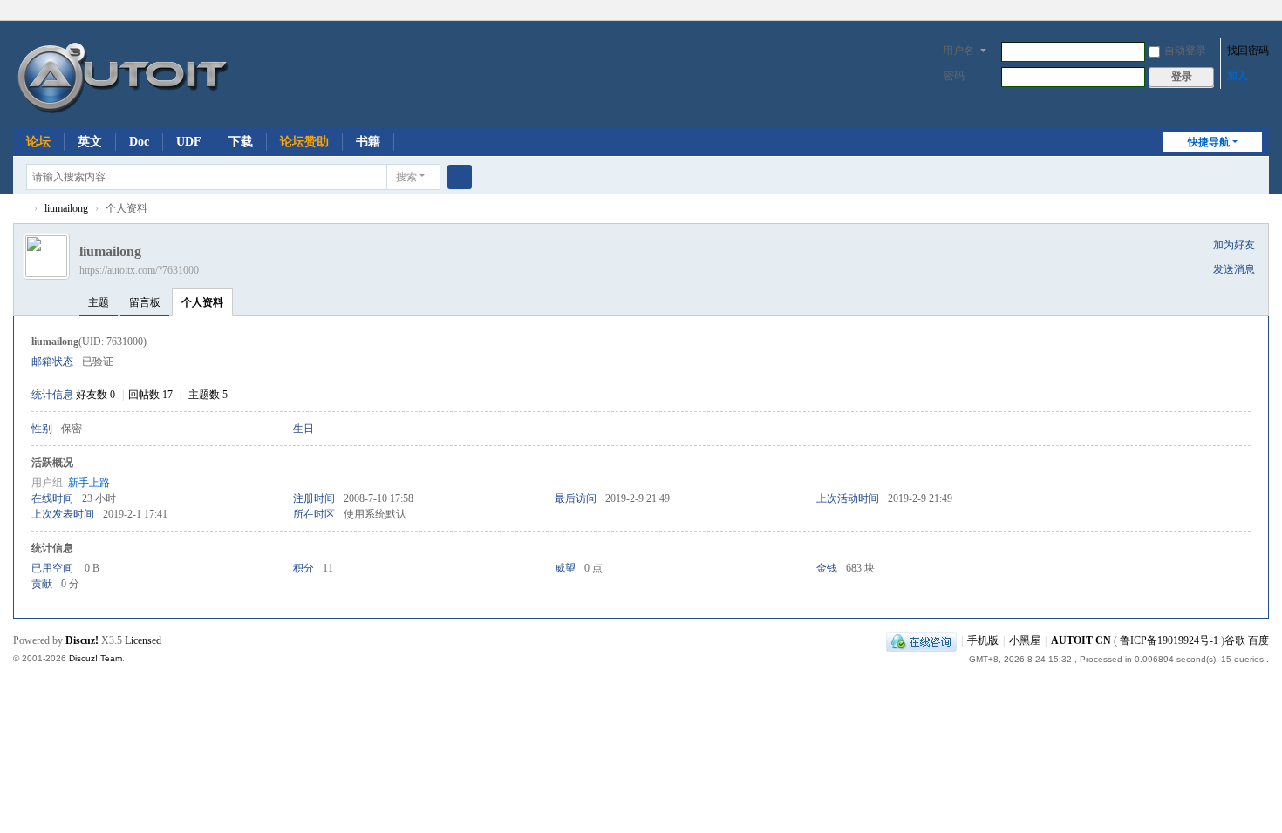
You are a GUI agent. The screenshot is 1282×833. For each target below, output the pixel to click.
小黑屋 (1024, 640)
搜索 (406, 177)
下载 (240, 141)
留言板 (144, 302)
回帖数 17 (150, 395)
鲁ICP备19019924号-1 (1169, 640)
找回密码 (1248, 50)
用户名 (958, 50)
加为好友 (1234, 245)
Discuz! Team (95, 658)
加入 (1237, 76)
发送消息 (1234, 269)
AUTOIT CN (20, 208)
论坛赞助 (304, 141)
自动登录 (1185, 50)
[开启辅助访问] (1264, 12)
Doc (139, 141)
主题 (98, 302)
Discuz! (82, 640)
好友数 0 (95, 395)
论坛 (38, 141)
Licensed (143, 640)
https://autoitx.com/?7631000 (139, 270)
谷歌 (1234, 640)
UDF (188, 141)
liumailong (66, 208)
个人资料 (202, 302)
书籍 (368, 141)
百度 (1258, 640)
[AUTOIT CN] (216, 72)
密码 (954, 76)
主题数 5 (208, 395)
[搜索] (459, 177)
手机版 (983, 640)
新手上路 (89, 483)
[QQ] (921, 640)
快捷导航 (1209, 142)
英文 (90, 141)
